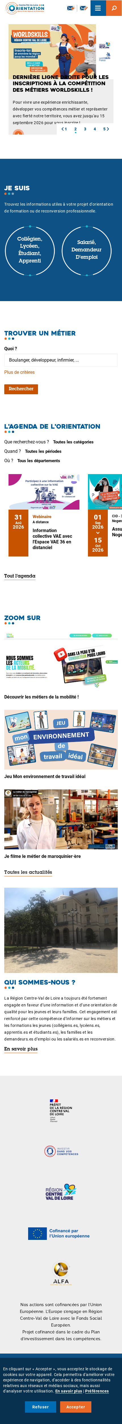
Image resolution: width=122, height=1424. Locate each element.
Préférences (97, 1391)
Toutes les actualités (28, 872)
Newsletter (71, 8)
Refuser (40, 1407)
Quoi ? (10, 348)
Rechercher (21, 389)
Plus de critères (19, 372)
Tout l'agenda (19, 576)
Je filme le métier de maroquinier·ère (42, 856)
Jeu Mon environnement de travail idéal (44, 776)
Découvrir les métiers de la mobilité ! (41, 697)
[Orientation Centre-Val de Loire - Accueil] (23, 8)
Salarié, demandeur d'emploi (86, 250)
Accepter (75, 1407)
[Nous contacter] (84, 8)
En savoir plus (20, 1049)
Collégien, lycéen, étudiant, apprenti (29, 250)
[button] (62, 129)
